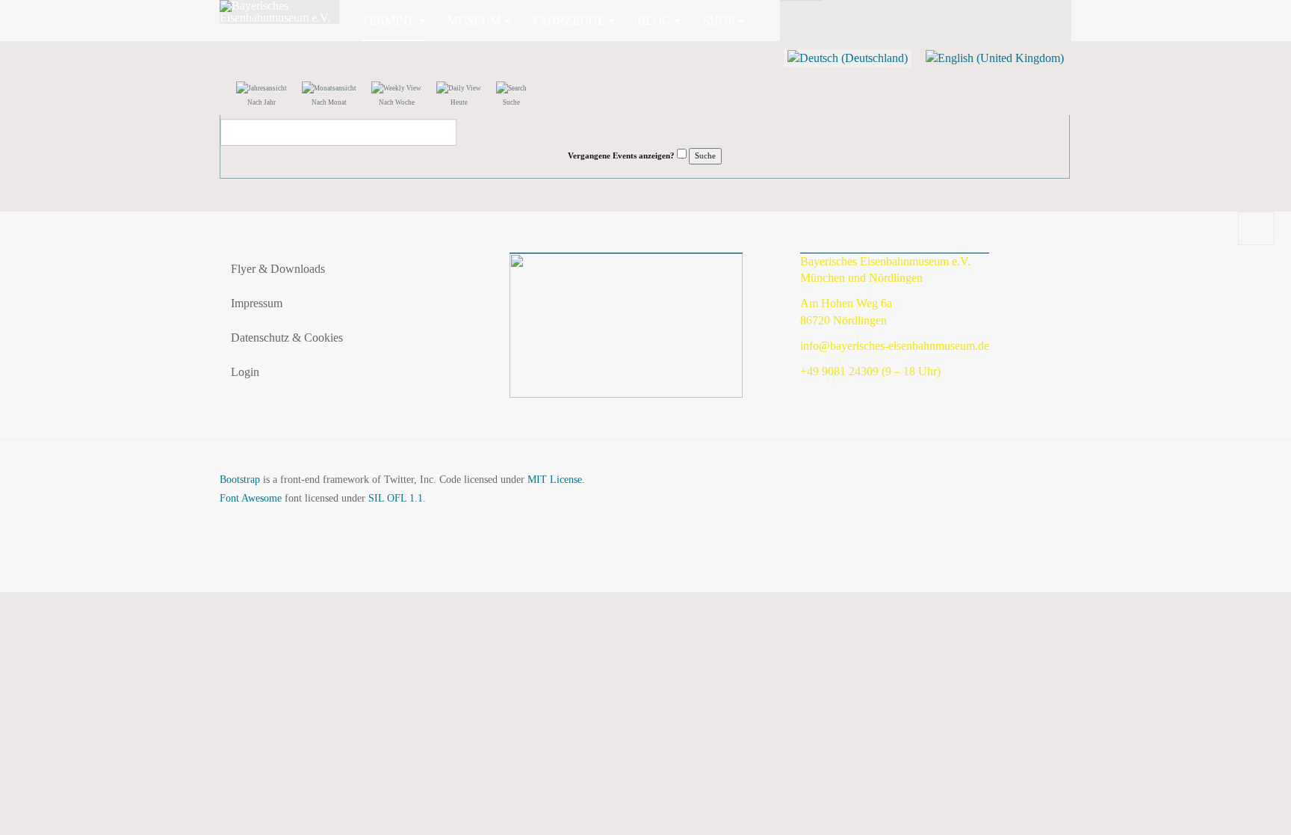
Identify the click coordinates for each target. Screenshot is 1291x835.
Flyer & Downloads (278, 268)
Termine (388, 20)
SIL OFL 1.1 (395, 498)
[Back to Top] (1256, 229)
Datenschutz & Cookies (287, 337)
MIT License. (556, 479)
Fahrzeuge (569, 20)
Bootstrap (240, 479)
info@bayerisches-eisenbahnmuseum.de (894, 345)
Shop (718, 20)
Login (245, 372)
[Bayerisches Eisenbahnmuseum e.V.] (279, 12)
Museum (474, 20)
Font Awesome (251, 498)
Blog (654, 20)
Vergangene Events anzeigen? (621, 155)
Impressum (256, 303)
